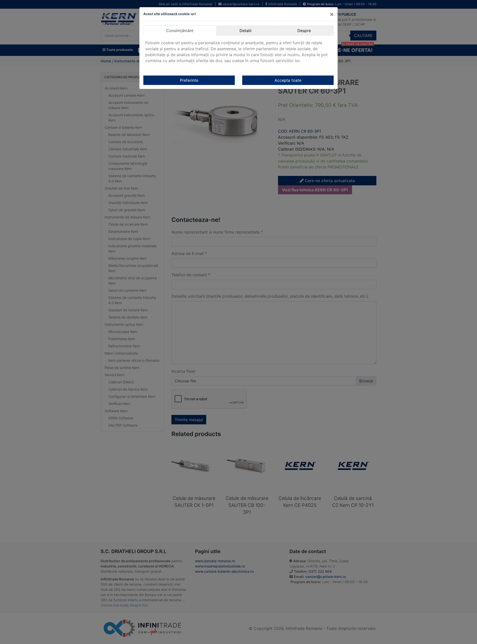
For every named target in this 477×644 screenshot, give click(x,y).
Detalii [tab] (245, 30)
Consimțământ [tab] (180, 30)
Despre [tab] (304, 30)
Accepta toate (288, 80)
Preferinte (189, 80)
